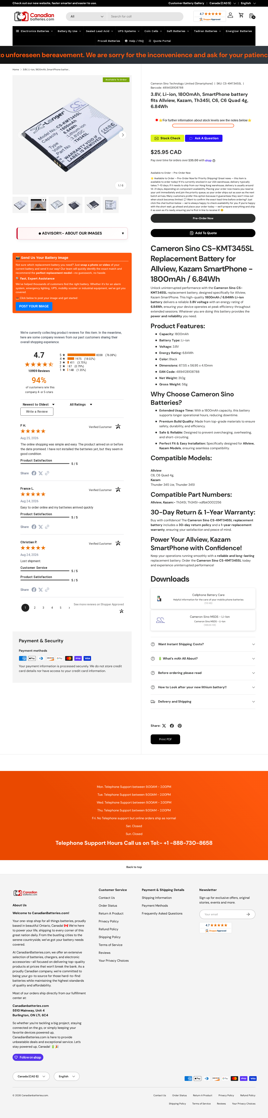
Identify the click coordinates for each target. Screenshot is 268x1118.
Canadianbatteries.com (35, 1095)
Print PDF (165, 739)
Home (16, 69)
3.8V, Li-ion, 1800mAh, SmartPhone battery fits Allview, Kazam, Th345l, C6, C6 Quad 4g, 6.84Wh (46, 69)
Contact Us (107, 898)
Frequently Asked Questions (162, 913)
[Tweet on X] (164, 726)
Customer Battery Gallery (186, 3)
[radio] (92, 355)
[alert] (72, 233)
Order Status (108, 906)
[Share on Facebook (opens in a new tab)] (34, 474)
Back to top (134, 867)
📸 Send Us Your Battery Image (42, 258)
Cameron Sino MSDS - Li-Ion (210, 617)
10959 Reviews (43, 371)
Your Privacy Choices (114, 961)
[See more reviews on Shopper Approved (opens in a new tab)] (47, 473)
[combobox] (124, 16)
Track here (161, 3)
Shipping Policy (110, 937)
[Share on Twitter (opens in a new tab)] (40, 473)
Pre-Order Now (203, 218)
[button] (241, 15)
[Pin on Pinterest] (180, 726)
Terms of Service (110, 945)
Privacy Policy (109, 921)
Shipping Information (157, 898)
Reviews (104, 953)
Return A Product (111, 913)
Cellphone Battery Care (208, 595)
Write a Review (37, 411)
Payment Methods (155, 906)
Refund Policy (108, 929)
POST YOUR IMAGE (34, 306)
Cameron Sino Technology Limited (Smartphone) (182, 83)
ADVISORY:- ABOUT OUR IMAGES (71, 233)
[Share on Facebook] (172, 726)
